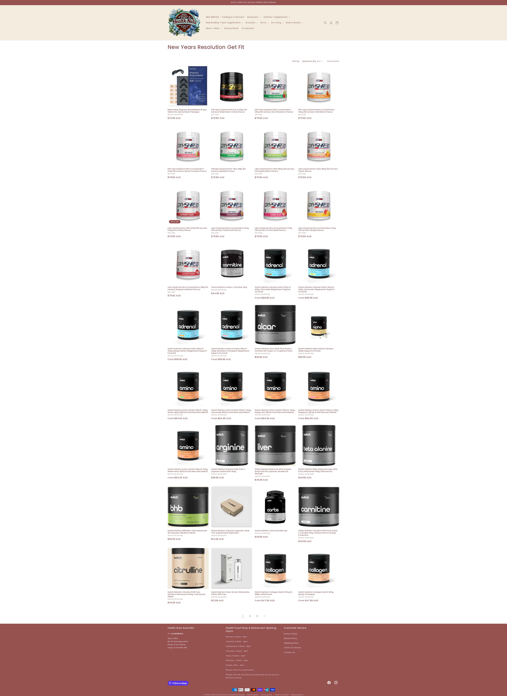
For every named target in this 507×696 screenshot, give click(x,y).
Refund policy (252, 695)
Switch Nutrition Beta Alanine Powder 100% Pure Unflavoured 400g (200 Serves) (317, 470)
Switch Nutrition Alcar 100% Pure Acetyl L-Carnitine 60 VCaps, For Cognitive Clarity (273, 350)
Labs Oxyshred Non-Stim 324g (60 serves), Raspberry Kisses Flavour (187, 229)
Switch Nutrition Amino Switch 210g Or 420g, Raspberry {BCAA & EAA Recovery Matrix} (318, 411)
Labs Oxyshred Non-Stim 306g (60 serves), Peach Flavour (318, 170)
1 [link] (242, 615)
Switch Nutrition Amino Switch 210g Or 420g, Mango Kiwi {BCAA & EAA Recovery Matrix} (275, 411)
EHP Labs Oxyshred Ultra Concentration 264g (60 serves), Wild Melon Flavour (316, 111)
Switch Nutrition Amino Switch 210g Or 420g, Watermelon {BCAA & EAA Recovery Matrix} (188, 470)
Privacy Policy (290, 633)
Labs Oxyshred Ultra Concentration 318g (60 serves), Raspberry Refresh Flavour (188, 288)
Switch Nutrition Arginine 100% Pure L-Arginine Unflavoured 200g (228, 470)
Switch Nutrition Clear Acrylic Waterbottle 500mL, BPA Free (230, 593)
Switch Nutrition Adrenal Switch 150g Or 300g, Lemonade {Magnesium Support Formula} (316, 289)
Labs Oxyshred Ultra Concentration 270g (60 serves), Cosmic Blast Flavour (273, 229)
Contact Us (289, 652)
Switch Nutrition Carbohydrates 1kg (271, 531)
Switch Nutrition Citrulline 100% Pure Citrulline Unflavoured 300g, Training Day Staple (186, 594)
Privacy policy (266, 695)
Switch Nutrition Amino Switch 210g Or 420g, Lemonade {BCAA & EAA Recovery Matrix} (231, 411)
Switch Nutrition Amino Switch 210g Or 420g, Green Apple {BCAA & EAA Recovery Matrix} (188, 411)
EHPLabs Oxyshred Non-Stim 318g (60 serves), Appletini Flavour (228, 170)
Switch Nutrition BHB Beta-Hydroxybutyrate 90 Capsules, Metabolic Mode (187, 532)
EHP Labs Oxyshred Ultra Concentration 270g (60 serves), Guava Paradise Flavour (187, 170)
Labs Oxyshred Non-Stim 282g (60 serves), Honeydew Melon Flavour (274, 170)
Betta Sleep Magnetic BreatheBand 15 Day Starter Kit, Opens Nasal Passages (187, 111)
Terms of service (281, 695)
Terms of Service (292, 647)
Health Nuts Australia (219, 695)
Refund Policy (290, 638)
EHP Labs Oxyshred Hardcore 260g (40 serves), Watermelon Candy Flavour (229, 111)
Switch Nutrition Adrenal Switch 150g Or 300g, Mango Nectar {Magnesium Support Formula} (187, 351)
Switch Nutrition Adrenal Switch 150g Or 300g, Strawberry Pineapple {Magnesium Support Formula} (230, 351)
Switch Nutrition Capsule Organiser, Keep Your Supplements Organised (230, 532)
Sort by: (296, 61)
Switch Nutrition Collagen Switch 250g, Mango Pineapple (316, 593)
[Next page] (264, 616)
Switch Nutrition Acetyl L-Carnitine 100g (229, 287)
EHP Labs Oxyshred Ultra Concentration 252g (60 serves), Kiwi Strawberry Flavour (274, 111)
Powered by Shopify (237, 695)
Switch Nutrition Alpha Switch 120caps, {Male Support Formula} (316, 350)
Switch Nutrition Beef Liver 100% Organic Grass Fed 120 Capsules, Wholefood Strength (273, 471)
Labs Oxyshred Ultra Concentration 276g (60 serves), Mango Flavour (317, 229)
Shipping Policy (291, 643)
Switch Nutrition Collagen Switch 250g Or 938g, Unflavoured (273, 593)
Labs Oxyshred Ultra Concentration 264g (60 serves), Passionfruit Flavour (230, 229)
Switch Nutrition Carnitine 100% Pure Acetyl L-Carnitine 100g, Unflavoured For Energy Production (317, 533)
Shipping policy (297, 695)
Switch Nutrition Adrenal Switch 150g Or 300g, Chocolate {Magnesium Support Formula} (273, 289)
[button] (254, 17)
